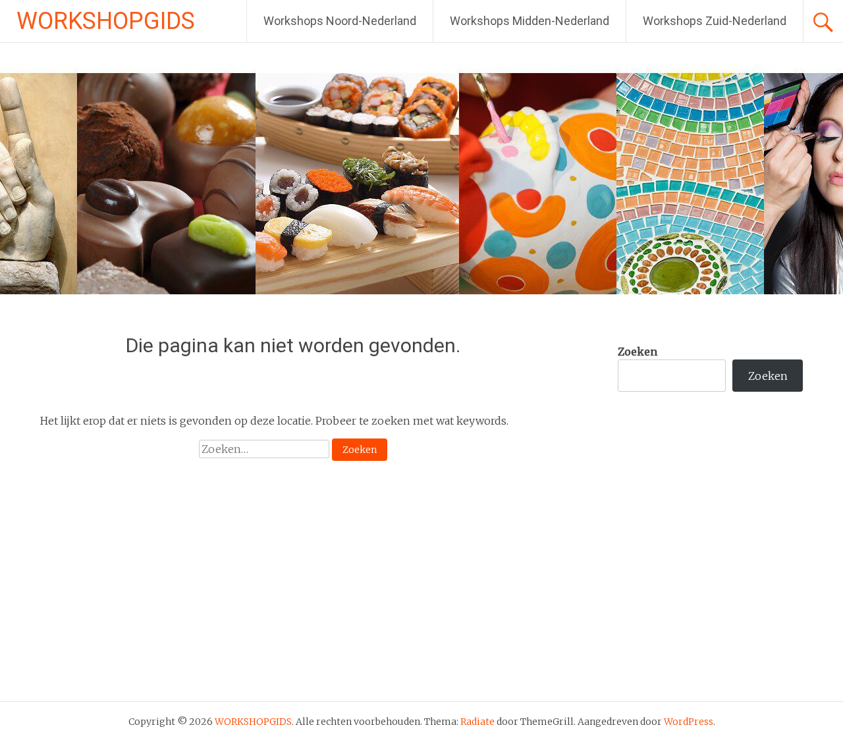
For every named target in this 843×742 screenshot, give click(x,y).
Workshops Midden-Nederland (529, 21)
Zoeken (637, 351)
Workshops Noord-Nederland (339, 21)
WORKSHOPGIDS (105, 21)
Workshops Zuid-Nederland (714, 21)
